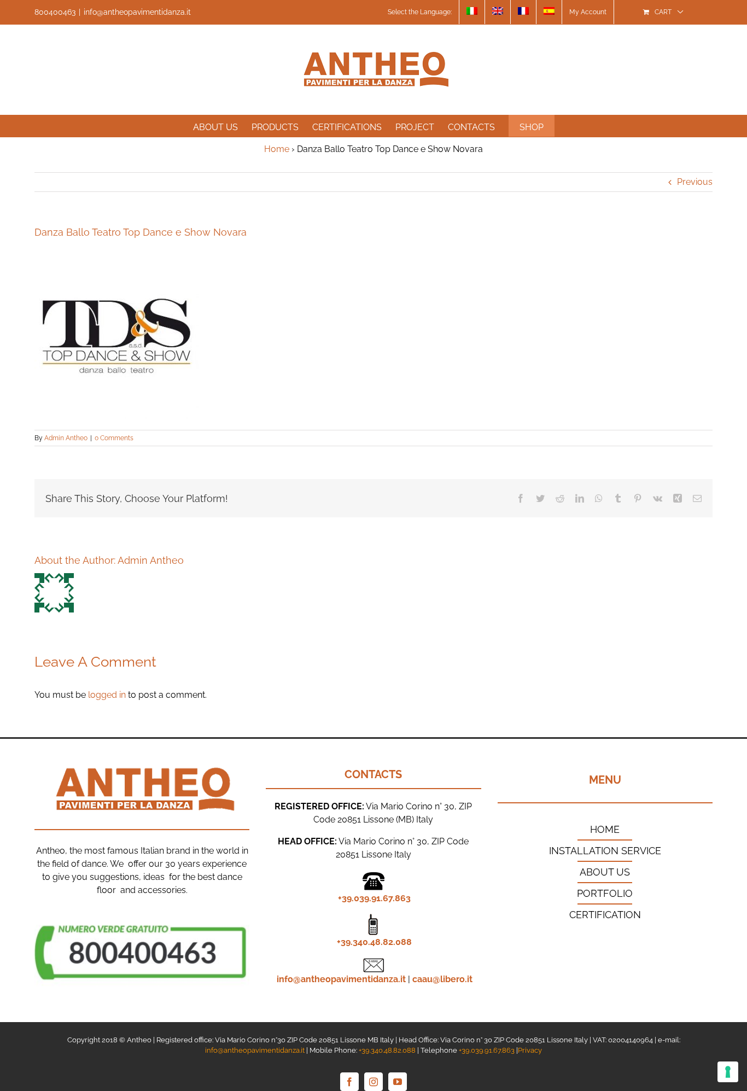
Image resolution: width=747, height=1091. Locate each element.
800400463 (54, 12)
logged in (107, 695)
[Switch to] (472, 12)
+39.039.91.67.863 (374, 898)
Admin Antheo (65, 438)
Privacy (530, 1050)
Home (276, 149)
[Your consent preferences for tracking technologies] (727, 1071)
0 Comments (114, 438)
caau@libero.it (442, 979)
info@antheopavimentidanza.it (137, 12)
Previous (695, 182)
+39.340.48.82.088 (374, 942)
